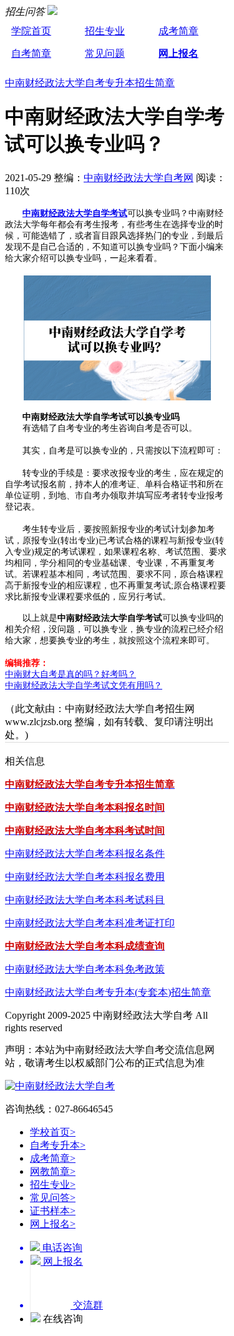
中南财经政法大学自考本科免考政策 (85, 969)
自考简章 (31, 53)
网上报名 (178, 53)
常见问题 (105, 53)
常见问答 (53, 1197)
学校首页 (53, 1132)
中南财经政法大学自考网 (138, 177)
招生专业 (105, 31)
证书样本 (53, 1210)
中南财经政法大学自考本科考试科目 (85, 899)
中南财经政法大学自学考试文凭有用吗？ (83, 685)
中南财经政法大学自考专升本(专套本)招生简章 (108, 992)
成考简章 (178, 31)
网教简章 (53, 1171)
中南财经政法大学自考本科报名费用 (85, 876)
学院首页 (31, 31)
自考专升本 (57, 1145)
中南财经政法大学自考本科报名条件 (85, 853)
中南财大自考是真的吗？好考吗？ (70, 674)
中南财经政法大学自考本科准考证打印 (90, 923)
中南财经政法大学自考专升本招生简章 (90, 82)
